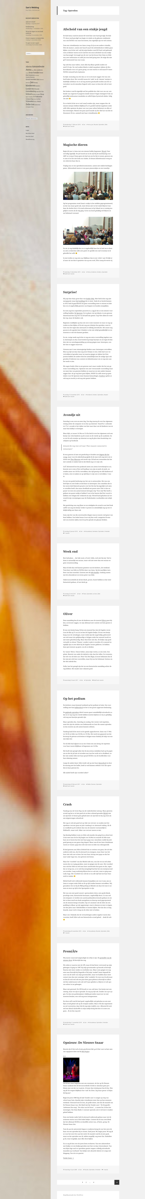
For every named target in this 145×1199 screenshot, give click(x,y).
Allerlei (29, 66)
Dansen (93, 784)
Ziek (32, 104)
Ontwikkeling (31, 91)
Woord (104, 151)
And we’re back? (30, 22)
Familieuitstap (30, 26)
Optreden (38, 91)
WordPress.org (30, 139)
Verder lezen (68, 1158)
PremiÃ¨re (70, 951)
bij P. (94, 311)
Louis (28, 88)
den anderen (38, 70)
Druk (31, 72)
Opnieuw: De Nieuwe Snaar (83, 1043)
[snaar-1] (88, 1070)
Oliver (68, 614)
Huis (38, 79)
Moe (33, 89)
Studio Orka (90, 299)
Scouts (34, 94)
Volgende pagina (116, 1182)
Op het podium (74, 698)
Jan (32, 82)
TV (34, 97)
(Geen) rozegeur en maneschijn (35, 38)
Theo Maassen (75, 459)
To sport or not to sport (32, 43)
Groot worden (31, 79)
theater (106, 395)
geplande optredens (72, 712)
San (84, 124)
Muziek (37, 89)
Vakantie (38, 96)
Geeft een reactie (69, 126)
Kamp (36, 82)
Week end (70, 551)
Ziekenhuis (37, 104)
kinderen (30, 85)
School (29, 94)
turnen (95, 594)
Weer (35, 101)
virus (35, 99)
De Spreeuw (78, 313)
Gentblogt (37, 75)
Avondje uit (71, 415)
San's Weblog (32, 7)
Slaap (42, 94)
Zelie (28, 104)
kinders (38, 86)
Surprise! (70, 292)
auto (33, 70)
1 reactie (66, 533)
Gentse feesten (30, 77)
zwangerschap (30, 107)
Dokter (27, 72)
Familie (36, 72)
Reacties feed (29, 136)
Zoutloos (102, 376)
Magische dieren (75, 145)
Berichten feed (30, 133)
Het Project (85, 1052)
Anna (28, 69)
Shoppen (38, 94)
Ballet (89, 784)
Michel (105, 813)
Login (27, 130)
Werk (39, 101)
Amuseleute (38, 66)
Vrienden (30, 101)
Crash (67, 804)
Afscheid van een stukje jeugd (85, 29)
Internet (28, 82)
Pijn (43, 91)
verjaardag (29, 99)
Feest (41, 73)
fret (27, 75)
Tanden (31, 96)
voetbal (38, 99)
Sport (27, 96)
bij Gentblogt (80, 301)
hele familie (95, 572)
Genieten (32, 75)
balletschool (79, 707)
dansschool (102, 763)
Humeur (42, 79)
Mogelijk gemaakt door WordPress (73, 1195)
